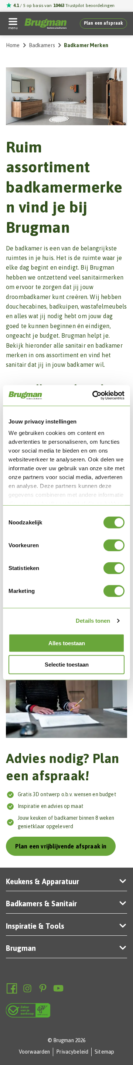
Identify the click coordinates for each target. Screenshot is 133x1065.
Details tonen (93, 621)
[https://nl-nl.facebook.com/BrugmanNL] (12, 988)
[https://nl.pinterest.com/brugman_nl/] (43, 988)
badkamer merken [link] (86, 45)
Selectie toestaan (67, 664)
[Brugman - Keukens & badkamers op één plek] (45, 23)
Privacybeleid (72, 1052)
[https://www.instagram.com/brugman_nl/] (27, 988)
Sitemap (104, 1052)
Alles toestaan (66, 643)
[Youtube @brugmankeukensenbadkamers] (58, 988)
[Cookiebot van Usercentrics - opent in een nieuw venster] (94, 395)
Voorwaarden (34, 1052)
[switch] (114, 545)
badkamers (42, 45)
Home (13, 45)
